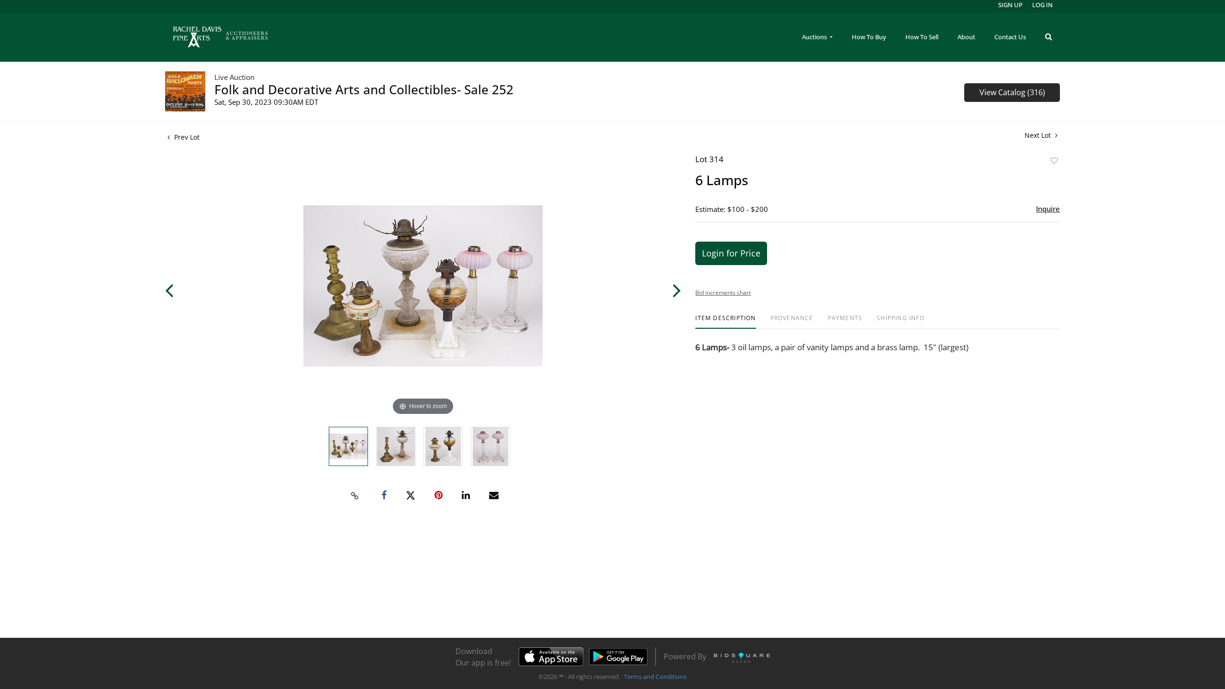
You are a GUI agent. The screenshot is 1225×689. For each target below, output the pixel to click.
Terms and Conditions (655, 676)
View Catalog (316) (1012, 92)
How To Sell (921, 37)
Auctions (815, 37)
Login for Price (731, 253)
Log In (1042, 4)
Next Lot (1039, 135)
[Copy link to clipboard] (355, 495)
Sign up (1010, 4)
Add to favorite (1054, 160)
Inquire (1048, 208)
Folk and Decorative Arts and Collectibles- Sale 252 (363, 89)
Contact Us (1010, 37)
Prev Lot (186, 137)
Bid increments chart (723, 293)
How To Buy (869, 37)
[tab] (725, 322)
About (966, 37)
